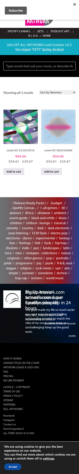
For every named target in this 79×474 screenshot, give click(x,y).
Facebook (8, 415)
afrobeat (44, 213)
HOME (47, 36)
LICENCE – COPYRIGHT (16, 387)
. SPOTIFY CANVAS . (18, 31)
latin (66, 248)
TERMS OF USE (11, 391)
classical (60, 223)
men (18, 253)
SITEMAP (8, 400)
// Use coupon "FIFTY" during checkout (43, 47)
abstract (15, 213)
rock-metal (43, 268)
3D (63, 208)
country (27, 228)
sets (67, 268)
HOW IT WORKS (12, 358)
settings (48, 459)
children (16, 223)
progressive (24, 263)
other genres (33, 258)
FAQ (5, 371)
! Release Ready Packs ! (29, 203)
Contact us (9, 424)
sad (57, 268)
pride (8, 263)
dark (40, 228)
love (8, 253)
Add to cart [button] (13, 172)
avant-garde (18, 218)
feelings (25, 243)
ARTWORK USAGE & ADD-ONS (21, 367)
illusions (12, 248)
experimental (45, 238)
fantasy (64, 238)
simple (13, 273)
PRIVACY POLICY (13, 395)
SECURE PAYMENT (13, 380)
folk (37, 243)
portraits (62, 258)
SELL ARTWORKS (13, 409)
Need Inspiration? (13, 428)
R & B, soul (64, 263)
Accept (13, 467)
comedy (12, 228)
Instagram (9, 420)
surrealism (45, 273)
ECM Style (39, 233)
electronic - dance (19, 238)
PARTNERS (9, 404)
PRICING (8, 376)
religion (26, 268)
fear (12, 243)
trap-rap (21, 278)
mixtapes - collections (41, 253)
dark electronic (59, 228)
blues (62, 218)
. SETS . (40, 31)
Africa (29, 213)
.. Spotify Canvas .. (23, 208)
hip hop (60, 243)
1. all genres (48, 208)
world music (55, 278)
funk (47, 243)
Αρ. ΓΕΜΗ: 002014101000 (18, 433)
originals (13, 258)
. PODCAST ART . (60, 31)
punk (49, 263)
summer (28, 273)
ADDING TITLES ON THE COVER (21, 363)
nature (66, 253)
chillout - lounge (38, 223)
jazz (36, 248)
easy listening (18, 233)
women (36, 278)
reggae (11, 268)
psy (38, 263)
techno (62, 273)
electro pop (59, 233)
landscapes (51, 248)
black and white (43, 218)
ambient (60, 213)
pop (49, 258)
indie (25, 248)
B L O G (33, 36)
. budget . (56, 203)
